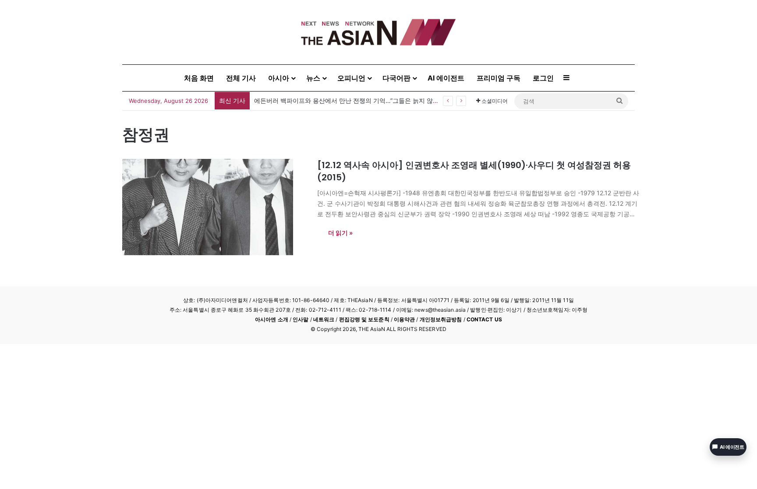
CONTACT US (484, 319)
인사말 (300, 319)
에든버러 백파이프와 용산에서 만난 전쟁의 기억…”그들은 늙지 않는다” (350, 100)
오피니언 (351, 78)
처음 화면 (199, 78)
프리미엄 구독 (498, 78)
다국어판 (396, 78)
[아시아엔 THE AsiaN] (378, 32)
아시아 (278, 78)
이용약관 (404, 319)
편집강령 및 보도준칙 (364, 319)
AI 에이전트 (446, 78)
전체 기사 (241, 78)
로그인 (543, 78)
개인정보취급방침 (441, 319)
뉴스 (313, 78)
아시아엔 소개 (271, 319)
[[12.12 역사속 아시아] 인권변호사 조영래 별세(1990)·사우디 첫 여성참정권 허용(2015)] (214, 207)
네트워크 (323, 319)
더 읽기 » (340, 232)
